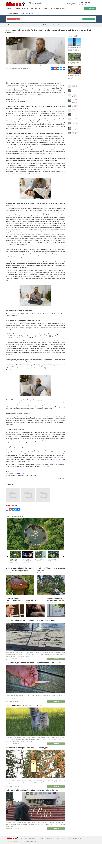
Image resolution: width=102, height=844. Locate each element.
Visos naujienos (12, 24)
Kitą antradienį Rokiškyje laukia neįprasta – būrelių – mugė (74, 77)
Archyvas (25, 9)
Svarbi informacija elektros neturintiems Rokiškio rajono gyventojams (74, 49)
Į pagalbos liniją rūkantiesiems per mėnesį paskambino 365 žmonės (32, 663)
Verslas (53, 24)
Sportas (29, 24)
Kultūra (60, 24)
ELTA (21, 24)
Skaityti (56, 659)
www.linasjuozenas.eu (54, 459)
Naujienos (17, 9)
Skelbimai (8, 9)
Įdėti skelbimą (12, 19)
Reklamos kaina (44, 9)
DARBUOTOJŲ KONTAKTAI (28, 13)
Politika (45, 24)
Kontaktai (33, 9)
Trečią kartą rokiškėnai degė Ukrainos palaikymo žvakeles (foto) (31, 790)
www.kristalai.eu (21, 473)
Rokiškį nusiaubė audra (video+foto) (73, 63)
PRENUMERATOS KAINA (12, 13)
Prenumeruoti (90, 8)
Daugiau (68, 24)
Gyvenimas (9, 659)
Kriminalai (37, 24)
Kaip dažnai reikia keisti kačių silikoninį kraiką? (24, 705)
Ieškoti (89, 19)
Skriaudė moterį (31, 600)
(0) (12, 32)
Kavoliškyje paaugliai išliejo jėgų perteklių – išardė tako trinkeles (31, 620)
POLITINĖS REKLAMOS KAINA (59, 9)
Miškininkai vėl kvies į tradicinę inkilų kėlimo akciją (26, 748)
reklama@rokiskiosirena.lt (88, 5)
